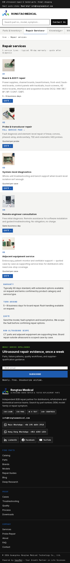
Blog (4, 477)
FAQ (4, 542)
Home (4, 37)
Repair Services (35, 30)
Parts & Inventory (12, 30)
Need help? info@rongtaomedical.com (37, 6)
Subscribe (35, 374)
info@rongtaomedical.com (16, 418)
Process (6, 510)
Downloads (8, 514)
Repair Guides (9, 473)
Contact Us (59, 22)
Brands (5, 464)
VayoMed (18, 560)
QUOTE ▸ (8, 101)
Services (6, 529)
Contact (6, 547)
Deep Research (10, 482)
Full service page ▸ (13, 130)
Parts (4, 460)
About (5, 538)
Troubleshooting (10, 501)
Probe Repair (8, 533)
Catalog (6, 455)
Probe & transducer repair (17, 126)
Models (6, 468)
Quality (5, 505)
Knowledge (56, 30)
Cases (5, 497)
